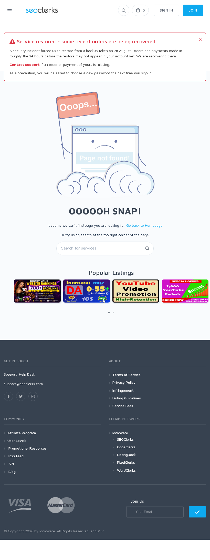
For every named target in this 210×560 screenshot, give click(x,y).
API (10, 463)
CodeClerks (126, 447)
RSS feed (15, 456)
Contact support (24, 64)
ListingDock (126, 454)
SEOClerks (125, 439)
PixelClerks (126, 462)
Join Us (137, 501)
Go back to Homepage (144, 225)
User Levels (16, 440)
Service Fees (122, 405)
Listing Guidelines (126, 398)
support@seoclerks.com (23, 383)
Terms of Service (126, 374)
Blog (11, 471)
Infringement (123, 390)
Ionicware (120, 433)
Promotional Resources (27, 448)
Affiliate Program (21, 433)
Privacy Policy (123, 382)
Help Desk (27, 374)
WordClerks (126, 470)
